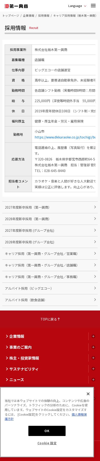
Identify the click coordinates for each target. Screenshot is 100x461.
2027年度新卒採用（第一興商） (28, 207)
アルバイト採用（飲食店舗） (26, 300)
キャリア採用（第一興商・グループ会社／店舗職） (42, 265)
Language (75, 5)
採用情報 (43, 15)
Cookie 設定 (47, 443)
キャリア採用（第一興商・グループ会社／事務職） (42, 276)
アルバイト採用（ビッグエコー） (29, 288)
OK (46, 431)
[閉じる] (88, 394)
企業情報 (28, 15)
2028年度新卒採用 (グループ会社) (29, 242)
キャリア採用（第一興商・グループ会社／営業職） (42, 253)
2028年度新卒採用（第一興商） (28, 218)
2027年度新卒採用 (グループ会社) (29, 230)
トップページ (10, 15)
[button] (93, 6)
